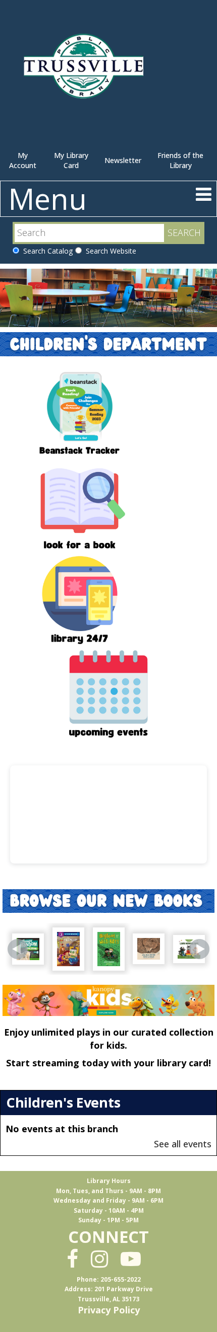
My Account (22, 160)
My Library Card (71, 160)
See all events (182, 1144)
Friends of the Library (180, 160)
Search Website (109, 251)
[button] (203, 194)
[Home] (85, 70)
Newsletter (122, 160)
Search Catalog (46, 251)
